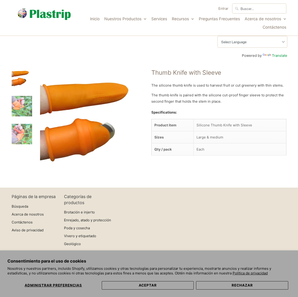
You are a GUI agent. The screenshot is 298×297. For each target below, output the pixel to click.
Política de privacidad (250, 273)
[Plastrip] (44, 15)
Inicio (95, 19)
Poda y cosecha (77, 228)
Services (159, 19)
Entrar (223, 8)
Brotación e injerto (79, 212)
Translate (279, 55)
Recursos (181, 19)
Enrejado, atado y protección (87, 220)
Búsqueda (20, 206)
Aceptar (148, 285)
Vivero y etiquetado (80, 236)
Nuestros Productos (123, 19)
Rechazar (242, 285)
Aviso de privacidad (28, 230)
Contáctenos (274, 27)
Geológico (72, 244)
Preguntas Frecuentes (219, 19)
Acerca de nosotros (263, 19)
